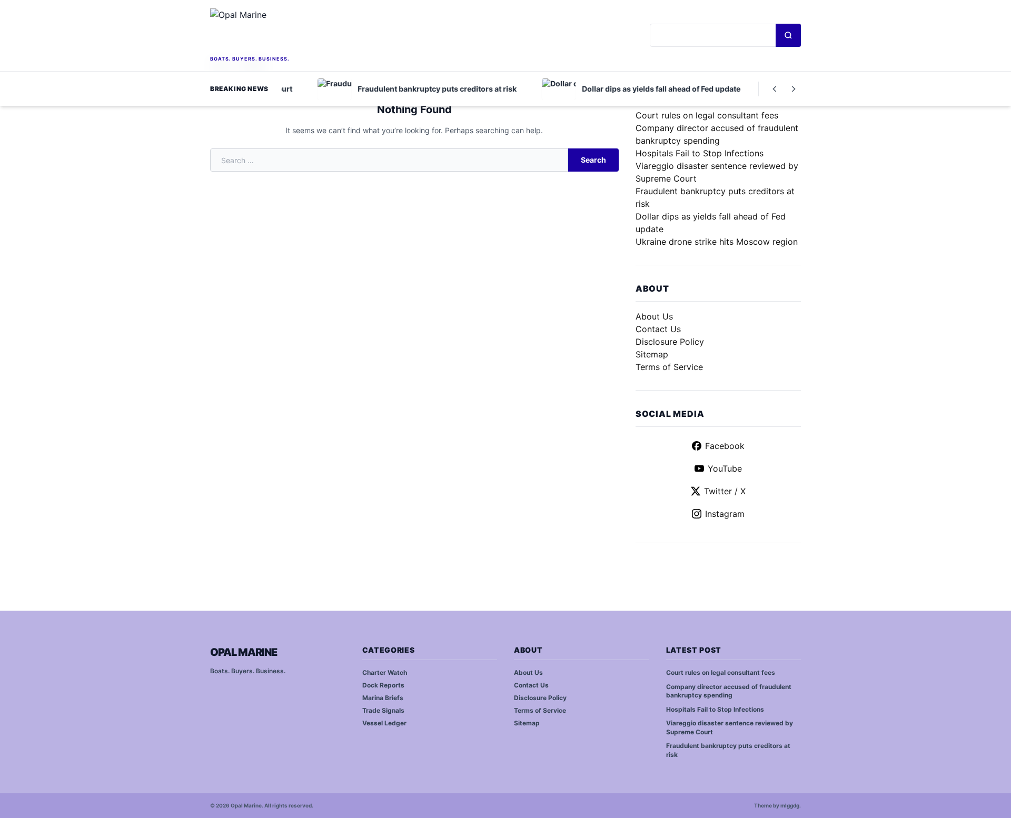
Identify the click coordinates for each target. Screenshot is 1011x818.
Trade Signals (383, 710)
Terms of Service (669, 367)
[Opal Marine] (284, 30)
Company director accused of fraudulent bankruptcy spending (728, 691)
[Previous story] (774, 89)
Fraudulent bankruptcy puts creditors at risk (728, 750)
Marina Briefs (382, 698)
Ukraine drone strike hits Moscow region (717, 241)
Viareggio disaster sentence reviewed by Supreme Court (729, 727)
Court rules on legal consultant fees (707, 115)
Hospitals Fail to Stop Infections (700, 153)
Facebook (725, 446)
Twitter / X (725, 491)
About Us (654, 316)
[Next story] (793, 89)
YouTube (725, 468)
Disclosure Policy (670, 341)
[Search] (788, 35)
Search (593, 159)
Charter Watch (384, 672)
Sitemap (652, 354)
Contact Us (658, 329)
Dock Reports (383, 685)
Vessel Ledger (384, 723)
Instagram (725, 513)
